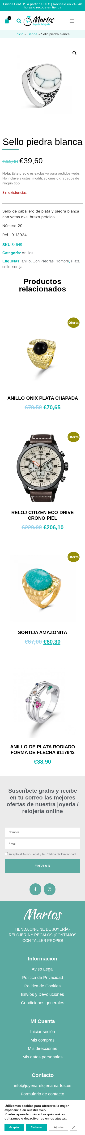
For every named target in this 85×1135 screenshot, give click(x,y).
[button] (19, 21)
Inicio (19, 34)
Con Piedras (43, 261)
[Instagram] (49, 889)
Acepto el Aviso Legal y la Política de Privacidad (42, 854)
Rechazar (36, 1127)
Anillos (27, 253)
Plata (75, 261)
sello (6, 267)
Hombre (62, 261)
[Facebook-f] (35, 889)
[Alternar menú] (71, 21)
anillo (26, 261)
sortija (17, 267)
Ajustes (59, 1127)
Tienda (32, 34)
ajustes (60, 1118)
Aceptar (14, 1127)
